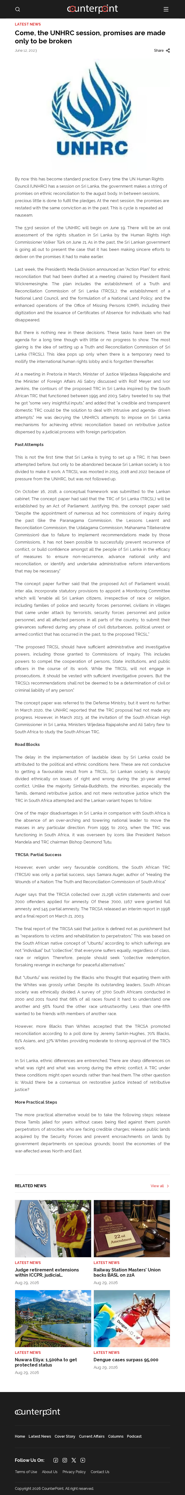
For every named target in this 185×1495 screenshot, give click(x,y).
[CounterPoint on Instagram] (64, 1460)
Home (20, 1437)
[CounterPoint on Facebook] (55, 1460)
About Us (50, 1472)
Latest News (40, 1437)
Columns (115, 1437)
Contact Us (100, 1472)
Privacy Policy (74, 1472)
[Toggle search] (17, 9)
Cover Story (65, 1437)
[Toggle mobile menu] (166, 9)
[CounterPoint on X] (74, 1460)
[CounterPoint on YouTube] (83, 1460)
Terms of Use (26, 1472)
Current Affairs (91, 1437)
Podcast (134, 1437)
